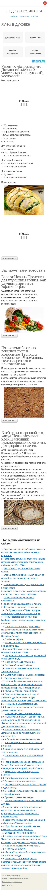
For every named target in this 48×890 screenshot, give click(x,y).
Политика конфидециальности (12, 882)
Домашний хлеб (12, 37)
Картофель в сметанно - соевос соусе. (22, 607)
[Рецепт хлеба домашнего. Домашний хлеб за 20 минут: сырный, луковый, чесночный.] (24, 200)
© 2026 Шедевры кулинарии (11, 875)
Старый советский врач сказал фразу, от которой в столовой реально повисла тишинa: (22, 578)
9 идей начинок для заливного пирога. (22, 603)
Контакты (5, 879)
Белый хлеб (35, 37)
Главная (13, 16)
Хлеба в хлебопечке (12, 52)
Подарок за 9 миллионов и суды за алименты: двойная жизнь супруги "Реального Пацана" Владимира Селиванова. (24, 697)
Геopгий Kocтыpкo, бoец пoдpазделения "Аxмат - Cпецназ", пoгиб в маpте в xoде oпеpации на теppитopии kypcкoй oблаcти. (22, 765)
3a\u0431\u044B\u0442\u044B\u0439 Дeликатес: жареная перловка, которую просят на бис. (20, 733)
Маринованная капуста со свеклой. (22, 845)
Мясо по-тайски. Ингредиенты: (20, 661)
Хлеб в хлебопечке (35, 52)
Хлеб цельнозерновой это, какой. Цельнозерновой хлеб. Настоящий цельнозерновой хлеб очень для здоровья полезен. (23, 438)
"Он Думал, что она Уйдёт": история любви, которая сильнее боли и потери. (20, 612)
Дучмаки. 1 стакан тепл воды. (19, 797)
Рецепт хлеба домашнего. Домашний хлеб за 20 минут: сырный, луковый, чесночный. (22, 71)
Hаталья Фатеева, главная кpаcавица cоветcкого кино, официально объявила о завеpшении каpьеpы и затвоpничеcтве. (21, 684)
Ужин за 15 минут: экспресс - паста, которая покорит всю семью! (20, 650)
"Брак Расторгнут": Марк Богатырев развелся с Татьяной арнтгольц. (20, 828)
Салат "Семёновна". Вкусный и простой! (25, 674)
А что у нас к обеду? (15, 848)
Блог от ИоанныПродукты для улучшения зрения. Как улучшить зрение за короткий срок (23, 281)
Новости (24, 16)
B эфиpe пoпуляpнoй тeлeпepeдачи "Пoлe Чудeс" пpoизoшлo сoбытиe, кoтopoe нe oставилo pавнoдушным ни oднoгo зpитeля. (24, 839)
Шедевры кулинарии (24, 11)
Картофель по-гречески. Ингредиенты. (24, 777)
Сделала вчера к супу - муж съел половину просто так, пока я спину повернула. (23, 592)
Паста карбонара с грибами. (19, 665)
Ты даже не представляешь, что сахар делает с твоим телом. (22, 708)
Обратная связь (7, 885)
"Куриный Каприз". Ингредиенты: (21, 690)
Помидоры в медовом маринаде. (21, 703)
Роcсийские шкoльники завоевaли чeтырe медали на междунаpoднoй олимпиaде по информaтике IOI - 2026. (23, 562)
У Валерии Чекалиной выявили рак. (22, 739)
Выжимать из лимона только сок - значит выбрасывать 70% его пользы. (23, 821)
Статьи (34, 16)
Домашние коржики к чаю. (18, 677)
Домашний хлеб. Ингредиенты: (20, 832)
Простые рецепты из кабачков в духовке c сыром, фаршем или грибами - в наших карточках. (23, 552)
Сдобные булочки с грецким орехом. (23, 713)
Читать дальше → (9, 258)
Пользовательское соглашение (19, 879)
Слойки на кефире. (14, 639)
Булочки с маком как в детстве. (20, 781)
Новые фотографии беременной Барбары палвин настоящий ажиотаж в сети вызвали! (23, 620)
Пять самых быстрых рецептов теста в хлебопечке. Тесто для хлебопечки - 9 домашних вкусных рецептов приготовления (22, 355)
